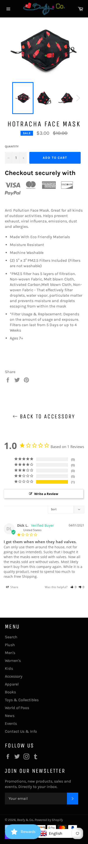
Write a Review (46, 494)
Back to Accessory (46, 416)
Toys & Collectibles (22, 700)
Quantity (12, 146)
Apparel (12, 684)
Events (11, 723)
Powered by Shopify (49, 820)
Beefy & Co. (25, 820)
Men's (10, 652)
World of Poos (17, 707)
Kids (9, 668)
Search (11, 637)
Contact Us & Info (21, 731)
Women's (13, 660)
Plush (10, 644)
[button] (73, 587)
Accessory (13, 676)
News (9, 715)
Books (10, 692)
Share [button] (14, 587)
